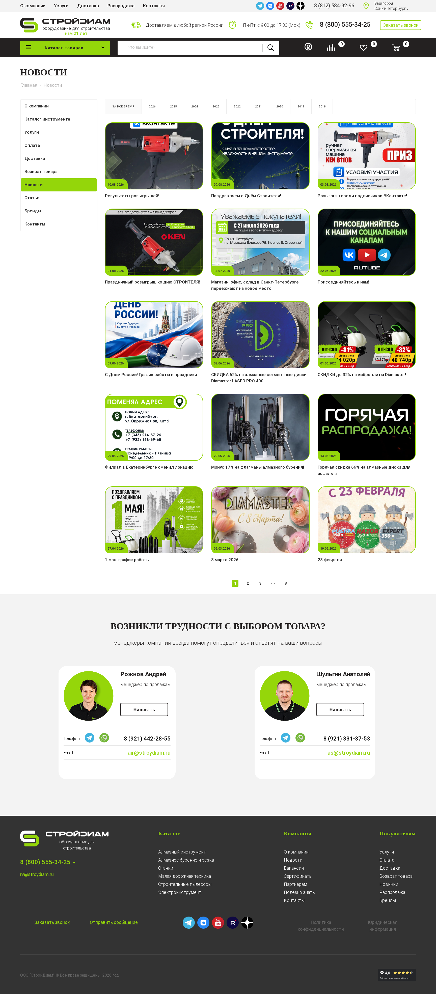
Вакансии (294, 868)
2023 (215, 106)
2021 (258, 106)
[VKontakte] (270, 6)
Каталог (169, 833)
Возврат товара (396, 876)
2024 (194, 106)
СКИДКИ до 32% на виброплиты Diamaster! (362, 374)
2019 (300, 106)
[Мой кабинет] (310, 49)
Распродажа (392, 892)
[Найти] (270, 48)
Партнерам (295, 884)
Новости (293, 860)
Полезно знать (299, 892)
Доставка (389, 868)
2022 (237, 106)
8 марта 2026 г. (226, 559)
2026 (152, 106)
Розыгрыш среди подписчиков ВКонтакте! (362, 195)
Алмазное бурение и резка (186, 860)
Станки (165, 868)
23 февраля (330, 559)
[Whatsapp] (104, 741)
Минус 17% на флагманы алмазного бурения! (257, 467)
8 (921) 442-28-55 (147, 738)
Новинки (388, 884)
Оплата (386, 860)
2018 (322, 106)
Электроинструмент (179, 892)
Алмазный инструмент (182, 852)
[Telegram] (260, 6)
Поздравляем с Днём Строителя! (246, 195)
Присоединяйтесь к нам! (343, 282)
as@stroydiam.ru (349, 753)
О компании (296, 852)
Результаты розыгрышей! (132, 195)
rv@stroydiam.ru (37, 874)
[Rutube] (290, 6)
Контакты (294, 900)
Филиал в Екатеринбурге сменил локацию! (150, 467)
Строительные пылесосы (184, 884)
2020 (279, 106)
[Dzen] (300, 6)
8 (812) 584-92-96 (334, 6)
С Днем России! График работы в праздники (151, 374)
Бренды (387, 900)
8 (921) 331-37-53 (346, 738)
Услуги (386, 852)
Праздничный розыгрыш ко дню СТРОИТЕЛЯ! (152, 282)
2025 (173, 106)
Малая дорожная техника (184, 876)
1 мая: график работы (127, 559)
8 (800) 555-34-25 (345, 24)
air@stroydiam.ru (149, 753)
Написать (144, 709)
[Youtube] (280, 6)
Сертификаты (298, 876)
